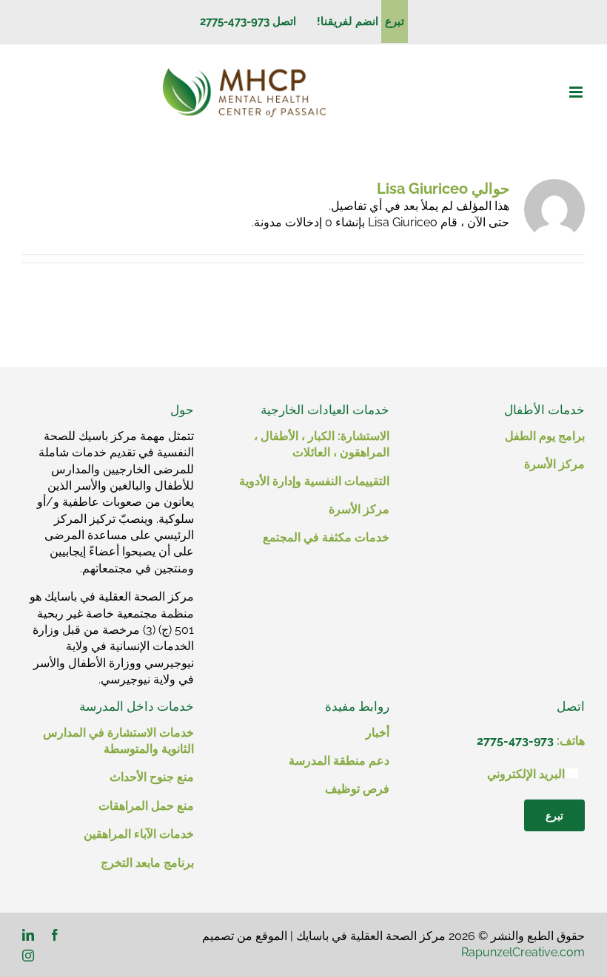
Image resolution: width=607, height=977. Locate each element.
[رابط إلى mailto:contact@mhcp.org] (571, 773)
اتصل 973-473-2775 (248, 21)
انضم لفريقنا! (341, 21)
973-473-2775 (515, 741)
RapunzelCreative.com (523, 952)
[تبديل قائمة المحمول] (577, 92)
